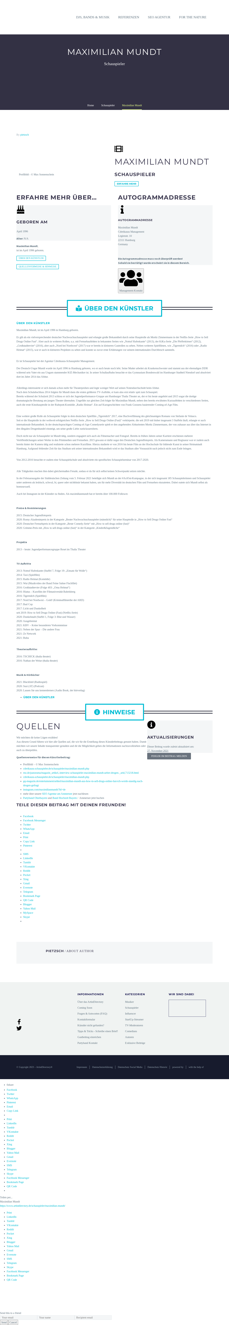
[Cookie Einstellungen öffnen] (25, 1308)
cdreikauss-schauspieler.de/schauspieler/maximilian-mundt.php (56, 768)
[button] (114, 308)
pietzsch (24, 134)
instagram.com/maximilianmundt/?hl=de (44, 789)
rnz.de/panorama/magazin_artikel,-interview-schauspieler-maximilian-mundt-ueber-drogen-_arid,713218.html (81, 772)
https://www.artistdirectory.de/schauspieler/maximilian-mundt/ (32, 1205)
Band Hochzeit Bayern (64, 798)
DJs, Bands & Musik (92, 17)
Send (4, 1322)
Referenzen (128, 17)
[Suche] (213, 17)
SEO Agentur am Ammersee (57, 793)
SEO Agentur (159, 17)
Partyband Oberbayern (35, 798)
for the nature (192, 17)
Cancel (13, 1322)
